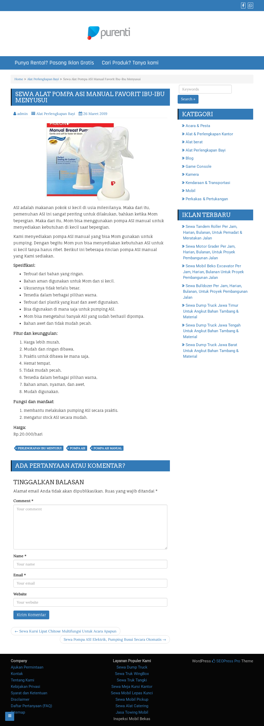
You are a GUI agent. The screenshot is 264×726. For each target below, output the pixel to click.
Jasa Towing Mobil (132, 712)
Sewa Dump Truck (132, 667)
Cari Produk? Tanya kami (130, 62)
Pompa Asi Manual (108, 448)
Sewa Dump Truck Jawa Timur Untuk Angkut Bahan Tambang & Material (211, 311)
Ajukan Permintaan (27, 667)
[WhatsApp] (249, 5)
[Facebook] (242, 5)
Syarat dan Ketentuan (29, 693)
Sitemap (18, 712)
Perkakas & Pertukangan (207, 199)
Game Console (198, 166)
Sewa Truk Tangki (132, 680)
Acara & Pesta (198, 125)
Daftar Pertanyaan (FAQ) (31, 706)
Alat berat (194, 142)
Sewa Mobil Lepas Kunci (132, 693)
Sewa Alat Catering (132, 706)
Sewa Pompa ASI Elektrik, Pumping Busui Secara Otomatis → (115, 639)
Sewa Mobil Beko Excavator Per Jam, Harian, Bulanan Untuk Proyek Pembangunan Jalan (213, 272)
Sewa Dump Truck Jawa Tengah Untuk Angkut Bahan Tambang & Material (212, 331)
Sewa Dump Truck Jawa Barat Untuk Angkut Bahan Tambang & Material (211, 351)
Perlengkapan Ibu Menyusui (40, 448)
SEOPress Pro (227, 661)
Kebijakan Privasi (25, 686)
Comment (23, 500)
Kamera (192, 174)
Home (18, 79)
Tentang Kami (22, 680)
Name (19, 556)
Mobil (191, 190)
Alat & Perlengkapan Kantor (209, 134)
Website (20, 594)
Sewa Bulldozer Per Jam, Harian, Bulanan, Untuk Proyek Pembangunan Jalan (215, 291)
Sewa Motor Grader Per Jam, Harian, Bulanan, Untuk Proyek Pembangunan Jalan (209, 252)
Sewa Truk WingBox (132, 673)
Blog (189, 158)
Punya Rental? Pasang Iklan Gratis (54, 62)
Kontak (17, 673)
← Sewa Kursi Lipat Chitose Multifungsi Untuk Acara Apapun (66, 631)
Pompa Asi (77, 448)
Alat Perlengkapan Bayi (43, 79)
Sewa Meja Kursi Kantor (131, 686)
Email (19, 575)
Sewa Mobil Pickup (132, 699)
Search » (188, 99)
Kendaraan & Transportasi (208, 182)
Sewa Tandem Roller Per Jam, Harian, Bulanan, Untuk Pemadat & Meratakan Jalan (212, 232)
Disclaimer (20, 699)
